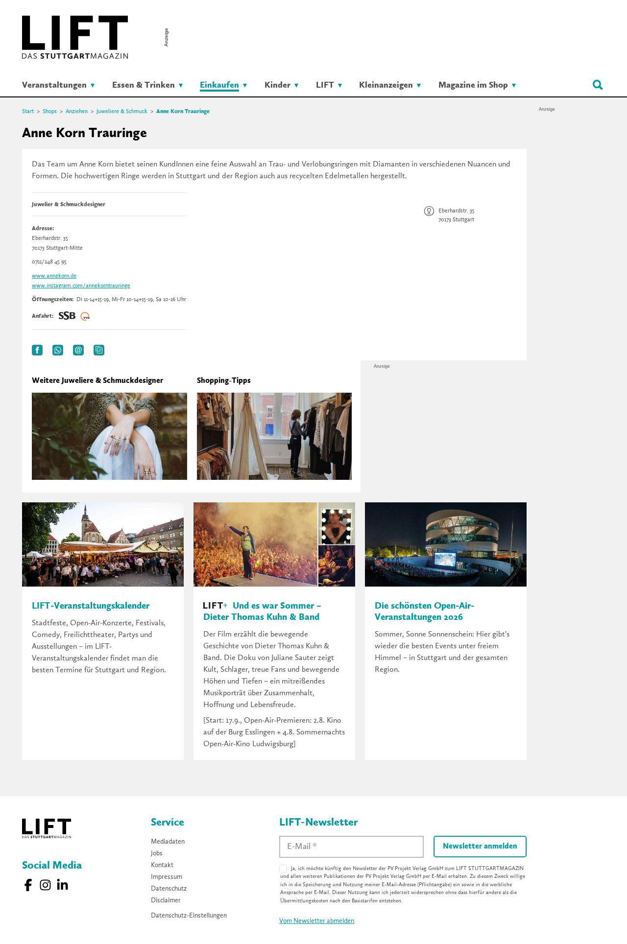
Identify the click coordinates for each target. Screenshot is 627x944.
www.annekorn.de (54, 276)
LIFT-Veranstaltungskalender (90, 606)
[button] (37, 350)
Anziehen (77, 112)
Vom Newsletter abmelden (316, 921)
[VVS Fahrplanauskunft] (85, 316)
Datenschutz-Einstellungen (189, 915)
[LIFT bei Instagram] (45, 885)
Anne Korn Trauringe (183, 112)
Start (28, 112)
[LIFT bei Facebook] (28, 885)
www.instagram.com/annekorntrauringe (81, 286)
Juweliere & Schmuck (121, 112)
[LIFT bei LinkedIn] (62, 885)
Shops (50, 112)
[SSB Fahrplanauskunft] (67, 316)
